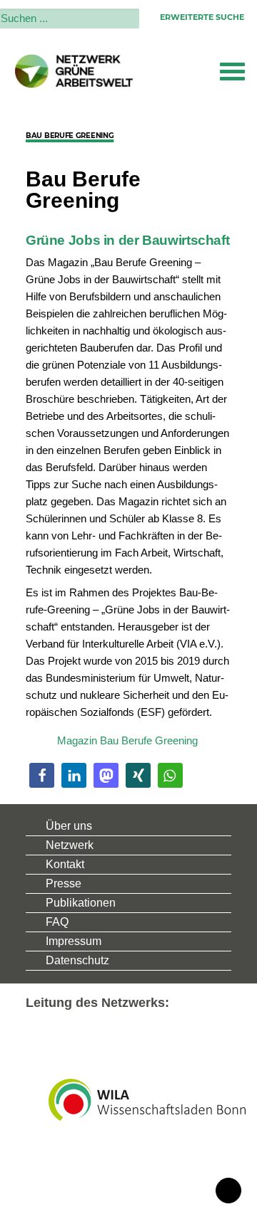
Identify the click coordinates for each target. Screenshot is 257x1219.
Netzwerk (70, 845)
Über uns (69, 826)
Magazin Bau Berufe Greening (127, 740)
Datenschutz (77, 960)
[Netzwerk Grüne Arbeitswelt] (74, 71)
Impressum (73, 941)
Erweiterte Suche (202, 17)
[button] (232, 71)
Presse (63, 883)
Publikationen (81, 903)
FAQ (57, 922)
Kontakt (65, 864)
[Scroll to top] (228, 1189)
